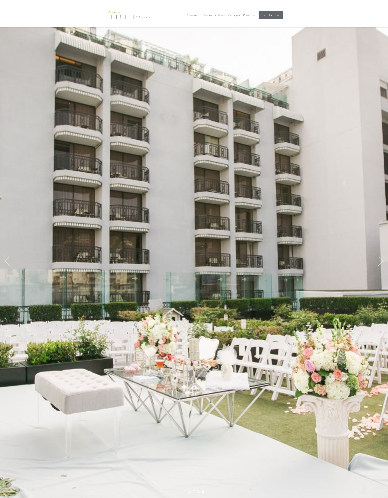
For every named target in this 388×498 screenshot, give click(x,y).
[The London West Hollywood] (128, 15)
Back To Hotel (271, 15)
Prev (9, 261)
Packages (234, 15)
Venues (207, 15)
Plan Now (249, 15)
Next (378, 261)
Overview (193, 15)
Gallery (220, 15)
